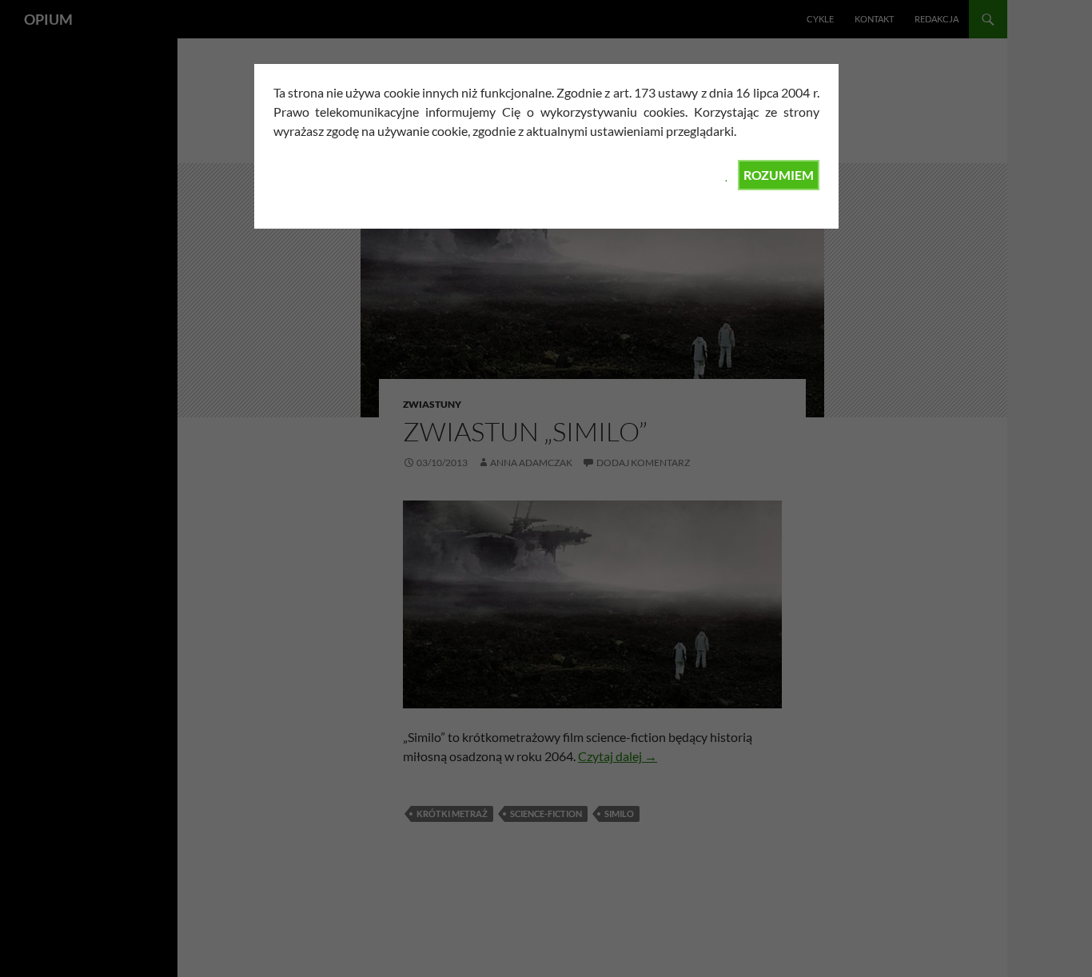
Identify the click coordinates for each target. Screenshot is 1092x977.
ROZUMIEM (778, 174)
